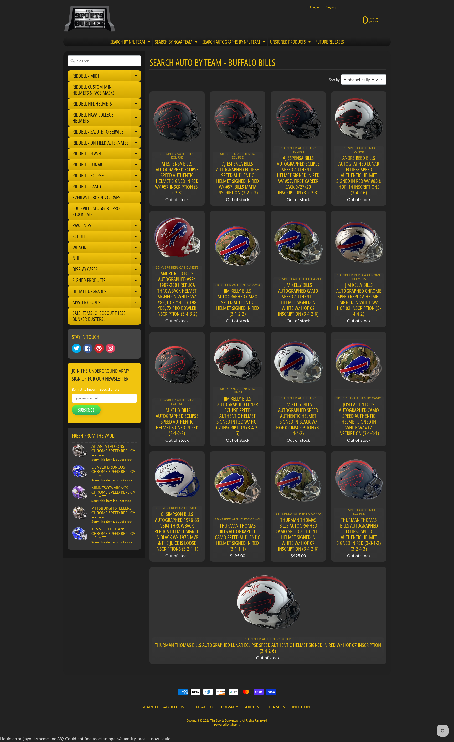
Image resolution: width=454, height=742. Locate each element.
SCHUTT (107, 237)
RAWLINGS (107, 226)
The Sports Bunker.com (225, 720)
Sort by (334, 80)
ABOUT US (173, 706)
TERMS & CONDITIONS (290, 706)
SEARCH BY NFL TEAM (131, 43)
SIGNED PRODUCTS (107, 281)
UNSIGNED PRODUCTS (291, 43)
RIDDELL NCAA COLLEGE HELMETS (107, 118)
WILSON (107, 248)
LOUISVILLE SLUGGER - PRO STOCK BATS (96, 211)
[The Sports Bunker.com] (89, 18)
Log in (314, 7)
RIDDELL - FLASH (107, 154)
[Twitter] (76, 348)
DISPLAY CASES (107, 270)
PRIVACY (229, 706)
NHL (107, 259)
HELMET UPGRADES (107, 292)
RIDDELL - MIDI (107, 76)
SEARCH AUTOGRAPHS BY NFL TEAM (234, 43)
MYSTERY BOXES (107, 303)
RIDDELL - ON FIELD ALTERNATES (107, 143)
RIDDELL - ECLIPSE (107, 176)
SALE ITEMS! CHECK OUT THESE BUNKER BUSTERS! (99, 316)
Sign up (331, 7)
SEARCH (150, 706)
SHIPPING (253, 706)
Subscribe (86, 410)
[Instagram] (110, 348)
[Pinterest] (99, 348)
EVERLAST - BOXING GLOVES (96, 197)
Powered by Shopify (227, 724)
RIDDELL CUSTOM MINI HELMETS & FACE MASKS (94, 89)
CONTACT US (202, 706)
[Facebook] (87, 348)
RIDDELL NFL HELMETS (107, 104)
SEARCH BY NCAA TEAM (177, 43)
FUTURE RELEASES (330, 42)
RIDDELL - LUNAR (107, 165)
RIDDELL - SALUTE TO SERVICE (107, 132)
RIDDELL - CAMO (107, 187)
